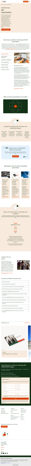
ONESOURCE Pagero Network (11, 48)
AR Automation (3, 412)
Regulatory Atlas (23, 412)
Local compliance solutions (15, 413)
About (22, 415)
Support (2, 449)
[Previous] (27, 359)
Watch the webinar (5, 196)
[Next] (29, 359)
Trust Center (22, 419)
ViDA (11, 412)
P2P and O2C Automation (4, 413)
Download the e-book (15, 196)
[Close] (30, 458)
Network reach (13, 419)
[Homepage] (3, 1)
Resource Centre (27, 322)
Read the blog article (25, 196)
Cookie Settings (15, 464)
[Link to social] (1, 453)
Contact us (2, 447)
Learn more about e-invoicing (18, 88)
